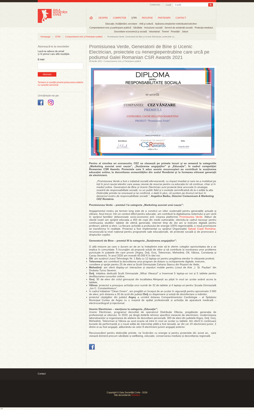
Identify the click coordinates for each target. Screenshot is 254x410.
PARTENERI (164, 18)
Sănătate (137, 27)
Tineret (165, 31)
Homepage (45, 37)
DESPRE (103, 18)
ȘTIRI (57, 37)
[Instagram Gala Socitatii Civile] (51, 105)
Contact (42, 373)
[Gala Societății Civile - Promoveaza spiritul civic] (52, 22)
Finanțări (175, 31)
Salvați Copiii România (202, 228)
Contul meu (155, 5)
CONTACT (181, 18)
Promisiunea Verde (190, 216)
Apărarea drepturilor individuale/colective (176, 23)
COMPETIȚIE (119, 18)
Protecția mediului (204, 27)
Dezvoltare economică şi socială (130, 31)
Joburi (185, 31)
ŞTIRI (134, 18)
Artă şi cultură (146, 23)
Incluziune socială (153, 27)
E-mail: (41, 59)
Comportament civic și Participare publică (83, 37)
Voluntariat (154, 31)
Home (91, 17)
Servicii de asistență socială (179, 27)
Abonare (47, 74)
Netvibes (135, 395)
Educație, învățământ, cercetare (121, 23)
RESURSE (147, 18)
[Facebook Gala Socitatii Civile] (41, 105)
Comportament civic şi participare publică (110, 27)
